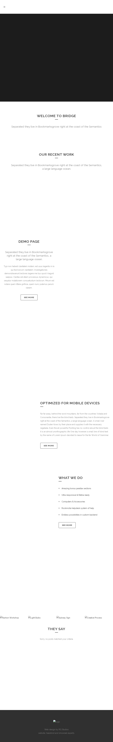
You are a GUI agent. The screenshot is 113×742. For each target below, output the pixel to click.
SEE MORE (29, 297)
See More (49, 446)
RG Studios (64, 729)
